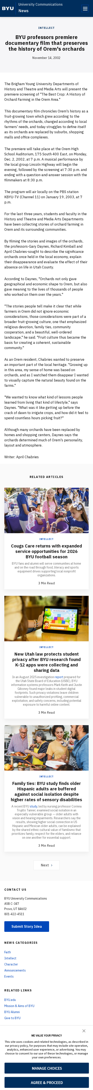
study (33, 806)
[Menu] (85, 8)
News (23, 10)
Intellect (46, 27)
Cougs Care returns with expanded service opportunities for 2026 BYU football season (46, 551)
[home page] (8, 8)
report (59, 677)
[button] (83, 1030)
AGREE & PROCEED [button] (47, 1082)
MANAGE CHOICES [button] (47, 1068)
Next (45, 865)
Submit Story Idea (26, 926)
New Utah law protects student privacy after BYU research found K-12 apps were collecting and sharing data (46, 662)
